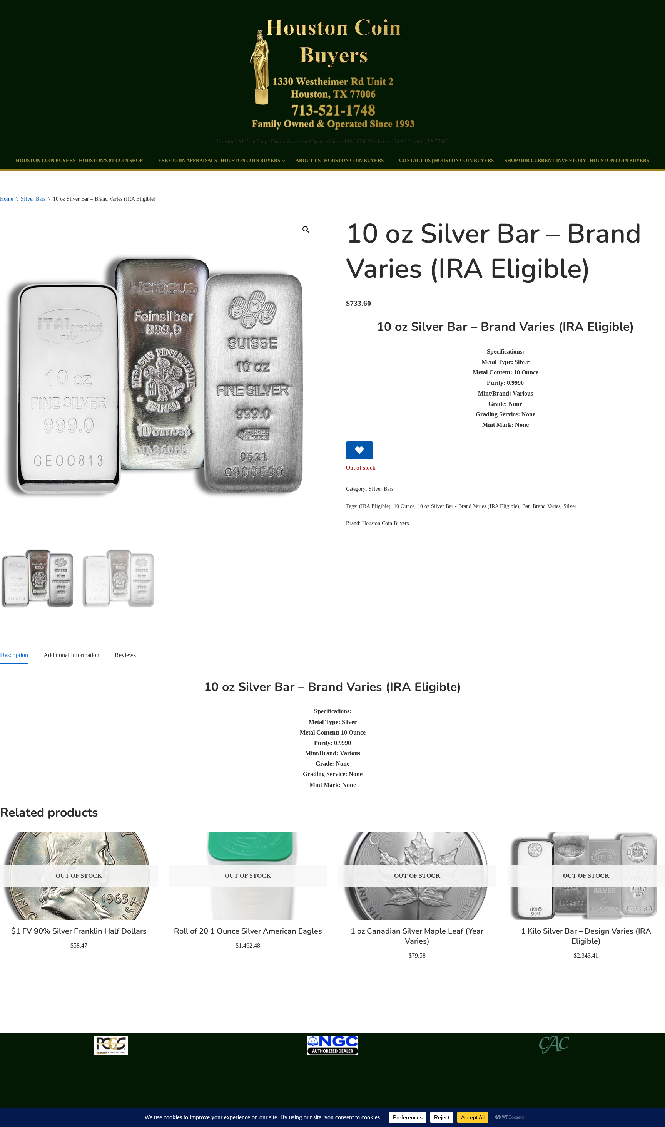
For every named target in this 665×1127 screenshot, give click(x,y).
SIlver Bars (33, 199)
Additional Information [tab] (71, 655)
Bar (526, 506)
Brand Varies (546, 506)
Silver (569, 506)
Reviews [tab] (125, 655)
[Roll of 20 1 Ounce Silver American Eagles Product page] (248, 876)
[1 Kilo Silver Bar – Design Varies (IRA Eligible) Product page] (586, 876)
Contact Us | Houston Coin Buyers (446, 160)
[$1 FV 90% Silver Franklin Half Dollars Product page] (79, 876)
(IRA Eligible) (375, 506)
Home (6, 199)
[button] (146, 160)
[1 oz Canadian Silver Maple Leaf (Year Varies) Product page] (417, 876)
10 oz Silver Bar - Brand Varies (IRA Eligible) (468, 506)
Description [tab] (14, 655)
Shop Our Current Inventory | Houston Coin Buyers (577, 160)
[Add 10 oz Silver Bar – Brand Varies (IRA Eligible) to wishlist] (359, 450)
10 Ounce (404, 506)
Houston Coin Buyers (385, 523)
